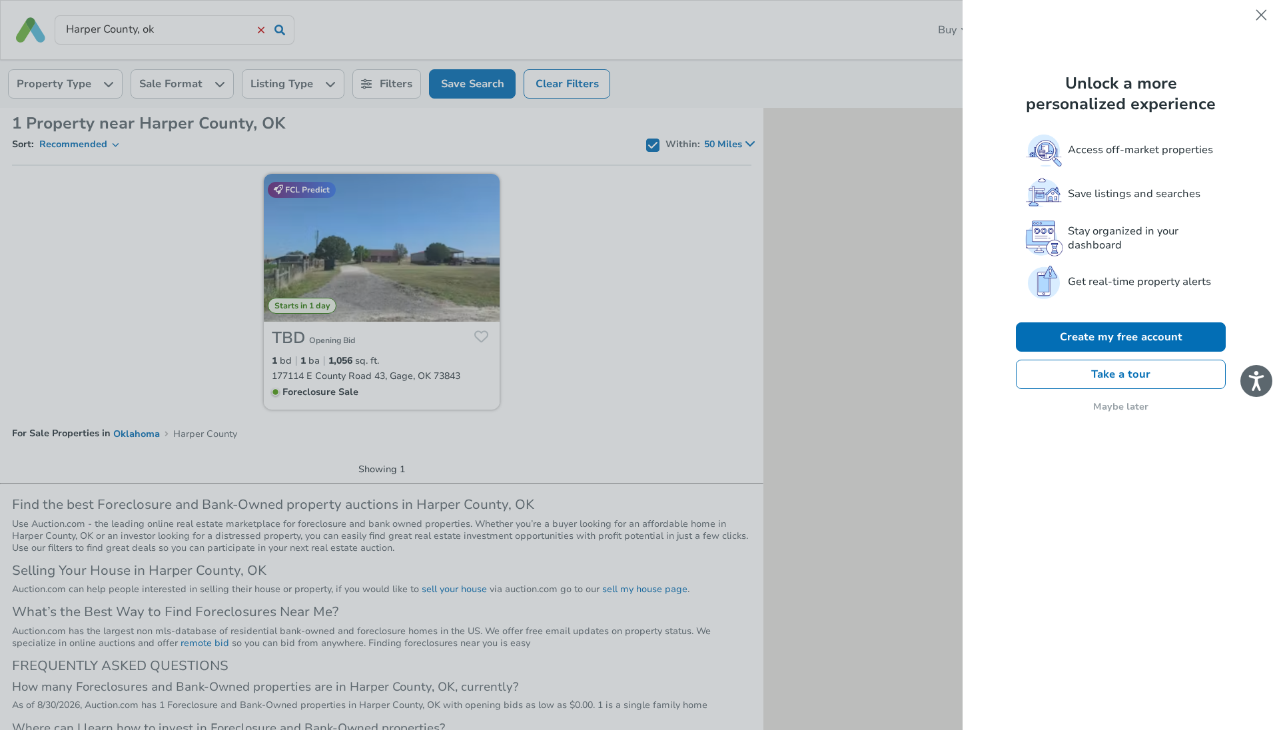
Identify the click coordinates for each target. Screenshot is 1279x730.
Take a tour (1120, 374)
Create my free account (1121, 337)
